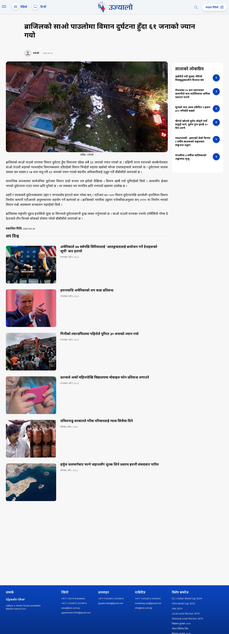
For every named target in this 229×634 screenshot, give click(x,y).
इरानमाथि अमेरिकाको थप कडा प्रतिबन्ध (86, 290)
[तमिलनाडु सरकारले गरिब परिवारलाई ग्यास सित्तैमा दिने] (31, 439)
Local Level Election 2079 (185, 613)
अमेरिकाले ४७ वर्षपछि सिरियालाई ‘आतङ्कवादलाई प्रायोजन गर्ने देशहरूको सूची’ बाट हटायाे (108, 249)
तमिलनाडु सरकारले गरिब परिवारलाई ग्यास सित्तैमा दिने (96, 421)
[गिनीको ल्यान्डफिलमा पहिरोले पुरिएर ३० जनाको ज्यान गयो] (31, 351)
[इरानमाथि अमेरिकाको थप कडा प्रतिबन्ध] (31, 308)
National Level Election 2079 (187, 618)
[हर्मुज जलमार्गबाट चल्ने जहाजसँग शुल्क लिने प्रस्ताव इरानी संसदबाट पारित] (31, 482)
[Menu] (4, 6)
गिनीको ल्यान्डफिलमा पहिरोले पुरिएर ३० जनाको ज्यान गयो (99, 334)
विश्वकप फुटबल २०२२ (181, 623)
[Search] (196, 7)
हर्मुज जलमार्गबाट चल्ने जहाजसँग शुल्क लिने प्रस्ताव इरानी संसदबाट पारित (109, 465)
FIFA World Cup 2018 (183, 603)
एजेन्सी (36, 53)
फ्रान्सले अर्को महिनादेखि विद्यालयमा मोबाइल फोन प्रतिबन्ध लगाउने (104, 378)
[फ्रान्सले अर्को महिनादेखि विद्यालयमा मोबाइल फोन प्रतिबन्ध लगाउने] (31, 395)
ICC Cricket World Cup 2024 (187, 598)
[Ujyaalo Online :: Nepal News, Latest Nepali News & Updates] (114, 7)
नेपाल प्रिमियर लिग (180, 628)
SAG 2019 (177, 608)
